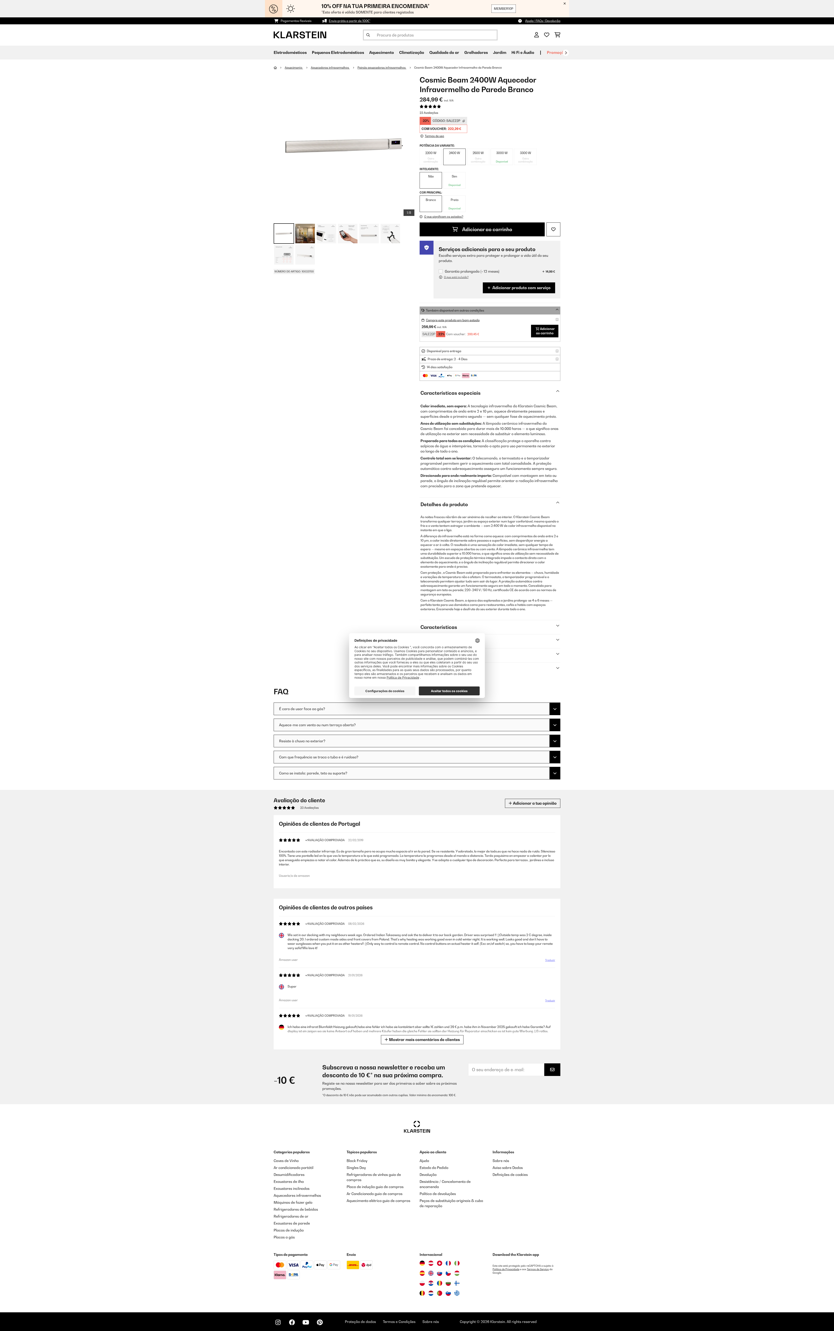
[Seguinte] (566, 53)
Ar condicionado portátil (293, 1167)
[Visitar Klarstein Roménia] (439, 1283)
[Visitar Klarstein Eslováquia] (439, 1273)
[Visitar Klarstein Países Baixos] (431, 1293)
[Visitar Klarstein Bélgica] (422, 1293)
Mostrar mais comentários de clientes (424, 1039)
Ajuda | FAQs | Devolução (542, 21)
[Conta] (536, 35)
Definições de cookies (510, 1174)
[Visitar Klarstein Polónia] (422, 1283)
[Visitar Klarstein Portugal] (439, 1293)
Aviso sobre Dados (508, 1167)
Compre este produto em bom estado (453, 320)
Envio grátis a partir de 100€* (349, 21)
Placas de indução (289, 1230)
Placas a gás (284, 1237)
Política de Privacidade (506, 1269)
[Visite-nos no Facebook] (292, 1322)
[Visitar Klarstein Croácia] (431, 1283)
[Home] (279, 67)
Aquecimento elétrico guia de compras (378, 1200)
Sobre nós (501, 1161)
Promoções (557, 52)
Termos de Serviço (538, 1269)
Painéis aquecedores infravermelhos (381, 67)
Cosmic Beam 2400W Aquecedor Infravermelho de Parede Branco (458, 67)
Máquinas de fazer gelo (293, 1202)
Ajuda (424, 1161)
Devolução (428, 1174)
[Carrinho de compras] (557, 35)
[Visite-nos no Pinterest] (319, 1322)
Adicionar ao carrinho (486, 229)
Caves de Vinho (286, 1161)
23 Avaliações (429, 112)
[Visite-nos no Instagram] (278, 1322)
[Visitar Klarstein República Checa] (448, 1273)
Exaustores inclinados (291, 1188)
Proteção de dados (360, 1321)
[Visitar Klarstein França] (448, 1263)
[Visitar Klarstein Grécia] (457, 1293)
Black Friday (357, 1161)
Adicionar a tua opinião (534, 803)
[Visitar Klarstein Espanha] (422, 1273)
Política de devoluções (438, 1194)
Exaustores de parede (292, 1223)
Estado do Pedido (434, 1167)
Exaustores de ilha (289, 1181)
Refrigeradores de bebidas (296, 1209)
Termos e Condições (399, 1321)
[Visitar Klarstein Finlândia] (457, 1283)
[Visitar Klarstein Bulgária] (448, 1283)
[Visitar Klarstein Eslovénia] (448, 1293)
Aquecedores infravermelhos (330, 67)
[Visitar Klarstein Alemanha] (422, 1263)
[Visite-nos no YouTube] (305, 1322)
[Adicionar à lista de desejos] (553, 229)
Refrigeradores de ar (291, 1216)
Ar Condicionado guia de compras (374, 1194)
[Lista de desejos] (546, 35)
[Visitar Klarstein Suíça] (439, 1263)
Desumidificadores (289, 1174)
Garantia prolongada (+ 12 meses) (472, 271)
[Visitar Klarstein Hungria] (457, 1273)
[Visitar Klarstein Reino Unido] (431, 1273)
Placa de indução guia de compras (375, 1187)
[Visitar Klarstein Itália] (457, 1263)
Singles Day (356, 1167)
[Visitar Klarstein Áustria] (431, 1263)
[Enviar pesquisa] (368, 35)
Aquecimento (294, 67)
